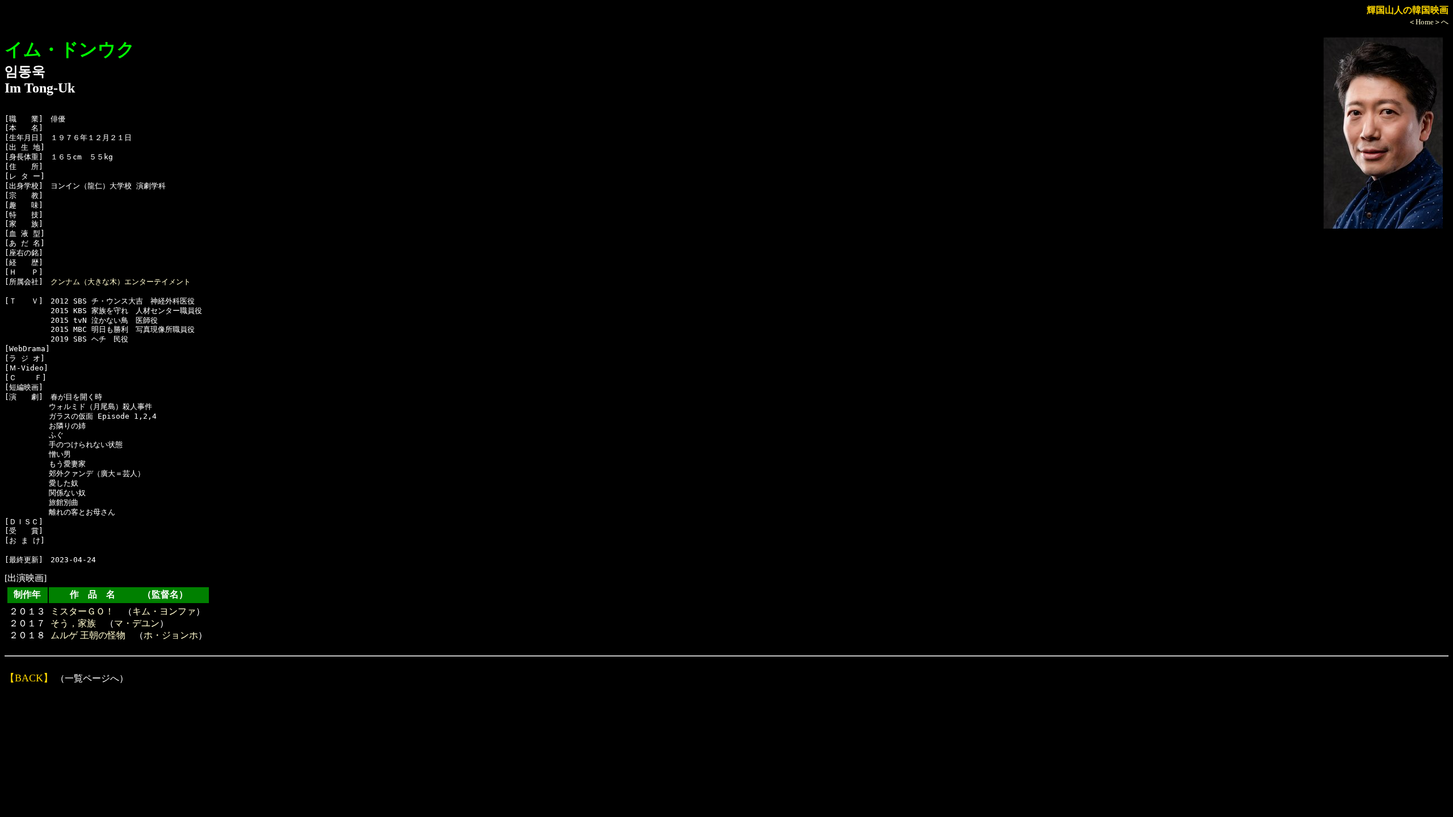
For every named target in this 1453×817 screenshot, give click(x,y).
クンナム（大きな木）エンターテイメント (121, 281)
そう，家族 (73, 623)
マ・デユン (136, 623)
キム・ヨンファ (164, 611)
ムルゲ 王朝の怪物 (88, 635)
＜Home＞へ (1428, 22)
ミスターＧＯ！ (82, 611)
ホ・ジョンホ (171, 635)
